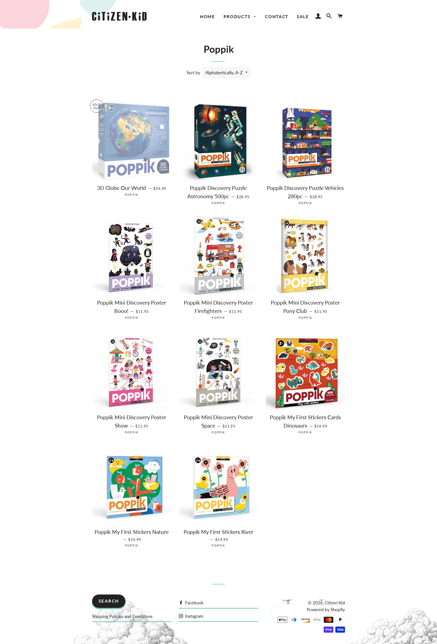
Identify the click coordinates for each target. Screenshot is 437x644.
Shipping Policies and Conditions (122, 616)
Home (207, 16)
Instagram (193, 616)
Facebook (194, 602)
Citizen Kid (335, 602)
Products (238, 16)
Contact (276, 16)
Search (109, 601)
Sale (303, 16)
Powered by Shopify (326, 609)
